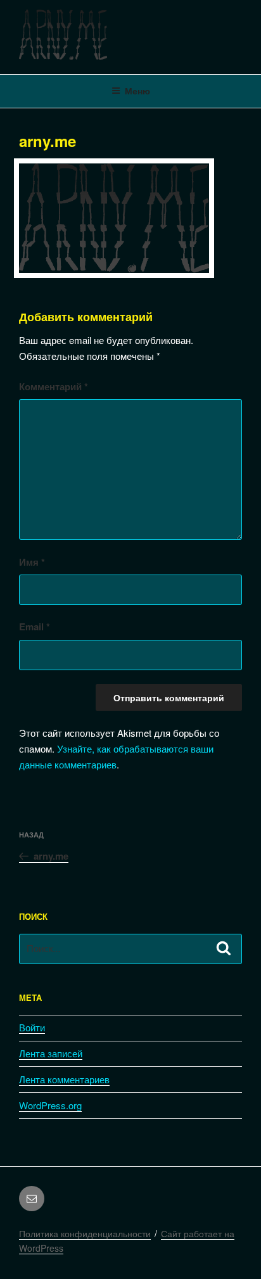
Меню (137, 90)
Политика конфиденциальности (85, 1233)
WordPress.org (50, 1105)
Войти (32, 1027)
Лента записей (50, 1053)
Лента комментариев (64, 1079)
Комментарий (53, 386)
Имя (32, 562)
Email (34, 626)
